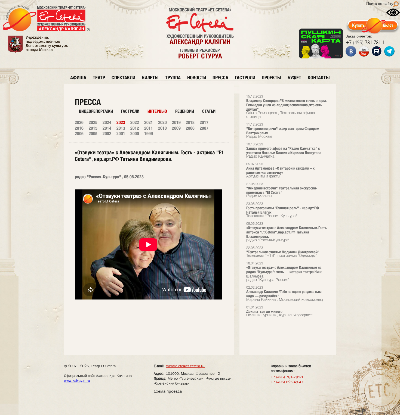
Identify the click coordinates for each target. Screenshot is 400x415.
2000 (134, 133)
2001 (120, 133)
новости (196, 77)
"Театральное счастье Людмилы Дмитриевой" (282, 252)
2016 (79, 128)
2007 (204, 128)
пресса (220, 77)
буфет (294, 77)
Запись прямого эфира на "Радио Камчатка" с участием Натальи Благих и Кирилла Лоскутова (283, 150)
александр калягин (200, 42)
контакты (319, 77)
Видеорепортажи (96, 111)
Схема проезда (168, 391)
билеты (150, 77)
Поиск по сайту (379, 3)
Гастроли (130, 111)
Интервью (157, 111)
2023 (120, 122)
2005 (93, 133)
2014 (107, 128)
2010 (162, 128)
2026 (79, 122)
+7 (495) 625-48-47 (287, 381)
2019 (176, 122)
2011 (148, 128)
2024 (107, 122)
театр (99, 77)
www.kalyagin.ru (77, 380)
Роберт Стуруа (200, 56)
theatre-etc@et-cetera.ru (185, 365)
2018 (190, 122)
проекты (271, 77)
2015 (93, 128)
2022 (134, 122)
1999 (148, 133)
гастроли (245, 77)
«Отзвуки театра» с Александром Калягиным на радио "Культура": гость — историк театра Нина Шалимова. (284, 272)
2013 (120, 128)
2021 (148, 122)
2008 (190, 128)
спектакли (123, 77)
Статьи (209, 111)
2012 (134, 128)
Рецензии (184, 111)
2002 (107, 133)
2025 (93, 122)
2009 (176, 128)
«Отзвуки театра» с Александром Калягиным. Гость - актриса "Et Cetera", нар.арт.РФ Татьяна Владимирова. (287, 232)
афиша (78, 77)
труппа (173, 77)
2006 (79, 133)
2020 (162, 122)
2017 (204, 122)
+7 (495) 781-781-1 (287, 377)
